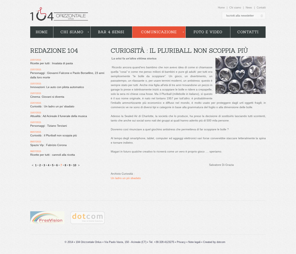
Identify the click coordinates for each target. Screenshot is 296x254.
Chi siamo (235, 7)
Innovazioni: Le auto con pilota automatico (57, 87)
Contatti (261, 7)
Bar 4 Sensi (111, 32)
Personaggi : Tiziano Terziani (48, 125)
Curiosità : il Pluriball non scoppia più (53, 135)
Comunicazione (159, 32)
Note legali (194, 242)
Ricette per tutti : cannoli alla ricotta (52, 154)
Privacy (181, 242)
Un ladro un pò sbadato (126, 178)
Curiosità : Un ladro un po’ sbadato (52, 106)
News (249, 7)
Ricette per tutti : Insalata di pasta (51, 63)
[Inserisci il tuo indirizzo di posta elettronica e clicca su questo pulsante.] (262, 15)
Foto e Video (208, 32)
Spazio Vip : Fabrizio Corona (48, 145)
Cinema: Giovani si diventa (47, 96)
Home (221, 7)
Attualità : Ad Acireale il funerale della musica (58, 116)
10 (74, 165)
